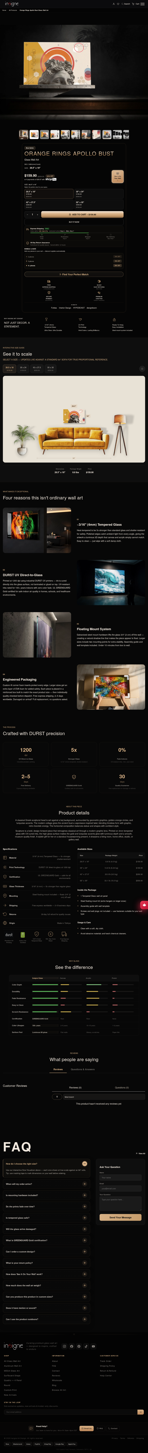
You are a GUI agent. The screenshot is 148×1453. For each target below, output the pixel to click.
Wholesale (57, 1380)
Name (102, 1173)
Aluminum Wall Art (13, 1366)
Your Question (105, 1194)
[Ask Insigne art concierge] (144, 905)
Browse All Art (59, 1390)
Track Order (106, 1361)
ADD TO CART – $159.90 (84, 214)
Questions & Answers (83, 1069)
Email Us (88, 1428)
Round (7, 1385)
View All (142, 1153)
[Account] (114, 4)
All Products (13, 10)
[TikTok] (86, 1346)
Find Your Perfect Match (75, 274)
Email (102, 1183)
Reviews (58, 1069)
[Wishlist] (118, 4)
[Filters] (57, 1097)
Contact (56, 1371)
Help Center (106, 1375)
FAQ (54, 1366)
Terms (122, 1438)
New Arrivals (10, 1395)
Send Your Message (121, 1217)
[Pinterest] (79, 1346)
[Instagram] (64, 1346)
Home (4, 10)
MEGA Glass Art (12, 1371)
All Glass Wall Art (12, 1361)
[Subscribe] (140, 1412)
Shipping (140, 1438)
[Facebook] (72, 1346)
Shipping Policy (107, 1366)
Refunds (130, 1438)
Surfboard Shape (12, 1375)
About (55, 1361)
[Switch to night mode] (142, 369)
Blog (54, 1385)
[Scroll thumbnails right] (127, 134)
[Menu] (142, 4)
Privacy (115, 1438)
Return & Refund (108, 1371)
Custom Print (10, 1390)
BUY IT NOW (74, 222)
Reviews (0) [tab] (75, 1087)
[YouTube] (93, 1346)
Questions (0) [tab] (122, 1087)
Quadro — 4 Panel (13, 1380)
